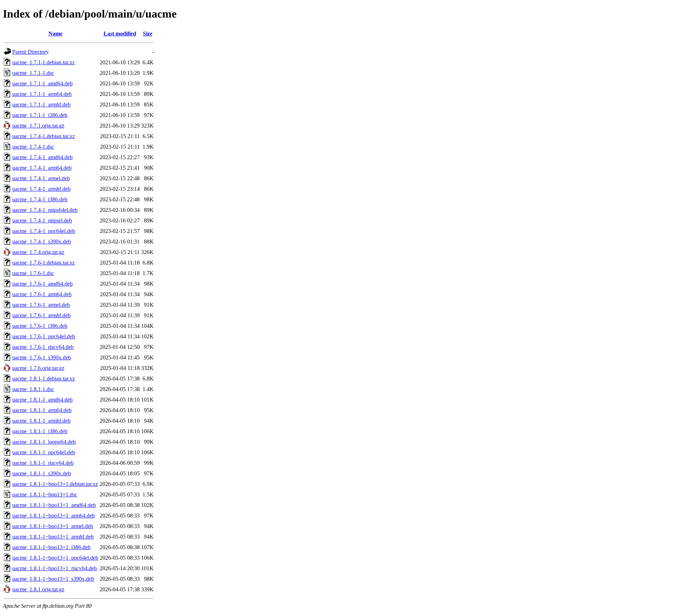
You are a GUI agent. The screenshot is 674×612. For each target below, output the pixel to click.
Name (55, 34)
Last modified (120, 34)
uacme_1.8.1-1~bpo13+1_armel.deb (52, 526)
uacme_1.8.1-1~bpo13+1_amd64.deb (54, 505)
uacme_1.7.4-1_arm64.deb (42, 168)
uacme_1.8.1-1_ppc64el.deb (43, 452)
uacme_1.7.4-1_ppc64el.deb (43, 231)
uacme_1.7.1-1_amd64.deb (42, 83)
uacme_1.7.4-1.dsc (33, 147)
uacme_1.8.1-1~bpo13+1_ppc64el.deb (55, 558)
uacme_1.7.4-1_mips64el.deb (45, 210)
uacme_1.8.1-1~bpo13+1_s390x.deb (53, 579)
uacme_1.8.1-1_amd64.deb (42, 400)
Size (147, 34)
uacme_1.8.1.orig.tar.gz (38, 589)
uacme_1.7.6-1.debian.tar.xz (43, 263)
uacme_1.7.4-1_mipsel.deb (42, 220)
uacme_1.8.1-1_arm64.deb (42, 410)
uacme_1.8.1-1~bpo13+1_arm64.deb (53, 516)
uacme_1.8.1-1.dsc (33, 389)
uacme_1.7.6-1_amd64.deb (42, 284)
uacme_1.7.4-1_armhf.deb (41, 189)
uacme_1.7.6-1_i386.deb (39, 326)
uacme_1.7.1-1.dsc (33, 73)
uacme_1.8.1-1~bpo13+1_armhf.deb (53, 537)
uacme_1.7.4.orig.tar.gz (38, 252)
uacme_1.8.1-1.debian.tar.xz (43, 379)
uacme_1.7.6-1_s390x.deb (41, 357)
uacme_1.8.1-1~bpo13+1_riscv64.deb (54, 568)
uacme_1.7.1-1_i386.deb (39, 115)
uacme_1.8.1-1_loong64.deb (44, 442)
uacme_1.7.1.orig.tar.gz (38, 126)
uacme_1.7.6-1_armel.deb (41, 305)
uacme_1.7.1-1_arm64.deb (42, 94)
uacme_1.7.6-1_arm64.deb (42, 294)
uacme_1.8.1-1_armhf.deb (41, 421)
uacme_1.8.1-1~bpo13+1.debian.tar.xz (55, 484)
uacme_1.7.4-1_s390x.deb (41, 242)
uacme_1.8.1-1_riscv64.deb (43, 463)
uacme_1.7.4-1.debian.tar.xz (43, 136)
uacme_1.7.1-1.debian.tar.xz (43, 62)
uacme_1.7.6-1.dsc (33, 273)
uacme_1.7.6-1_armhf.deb (41, 315)
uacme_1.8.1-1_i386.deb (39, 431)
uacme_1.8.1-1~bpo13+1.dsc (44, 494)
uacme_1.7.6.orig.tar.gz (38, 368)
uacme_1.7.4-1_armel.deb (41, 178)
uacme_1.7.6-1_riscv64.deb (43, 347)
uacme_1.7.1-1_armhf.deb (41, 105)
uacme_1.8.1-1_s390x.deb (41, 473)
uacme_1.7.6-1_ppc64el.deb (43, 336)
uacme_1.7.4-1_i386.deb (39, 199)
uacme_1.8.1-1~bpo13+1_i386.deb (51, 547)
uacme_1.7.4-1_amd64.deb (42, 157)
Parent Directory (30, 52)
